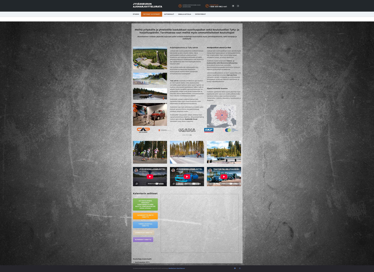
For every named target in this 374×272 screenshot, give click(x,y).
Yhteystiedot (200, 14)
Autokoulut (169, 14)
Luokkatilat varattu (143, 233)
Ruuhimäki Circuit (191, 119)
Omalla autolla (184, 14)
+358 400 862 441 (218, 7)
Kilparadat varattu (143, 240)
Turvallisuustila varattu (145, 225)
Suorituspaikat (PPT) (142, 262)
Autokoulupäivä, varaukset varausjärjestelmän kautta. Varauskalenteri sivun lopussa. (145, 204)
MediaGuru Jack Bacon (177, 268)
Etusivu (136, 14)
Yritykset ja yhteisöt (151, 14)
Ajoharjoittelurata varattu (145, 216)
